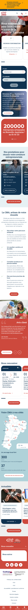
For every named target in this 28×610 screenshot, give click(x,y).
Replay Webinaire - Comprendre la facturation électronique (9, 384)
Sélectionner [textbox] (8, 72)
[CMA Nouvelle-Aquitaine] (4, 13)
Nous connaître (7, 546)
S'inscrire (12, 54)
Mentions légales (14, 594)
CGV (14, 585)
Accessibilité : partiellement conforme (14, 588)
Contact (14, 603)
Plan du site (14, 600)
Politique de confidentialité (14, 579)
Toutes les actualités (14, 530)
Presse (14, 591)
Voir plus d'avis (6, 352)
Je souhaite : (6, 76)
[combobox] (14, 72)
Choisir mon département (15, 9)
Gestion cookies (14, 597)
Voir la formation (10, 191)
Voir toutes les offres (14, 201)
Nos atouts (14, 294)
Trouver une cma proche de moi (14, 475)
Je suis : (4, 69)
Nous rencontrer (14, 402)
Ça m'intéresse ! (8, 113)
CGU (14, 582)
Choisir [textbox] (6, 80)
